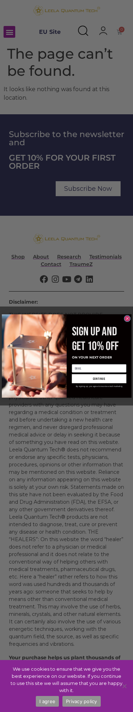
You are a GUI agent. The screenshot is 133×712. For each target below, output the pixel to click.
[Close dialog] (127, 318)
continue (99, 379)
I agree (47, 701)
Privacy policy (81, 701)
